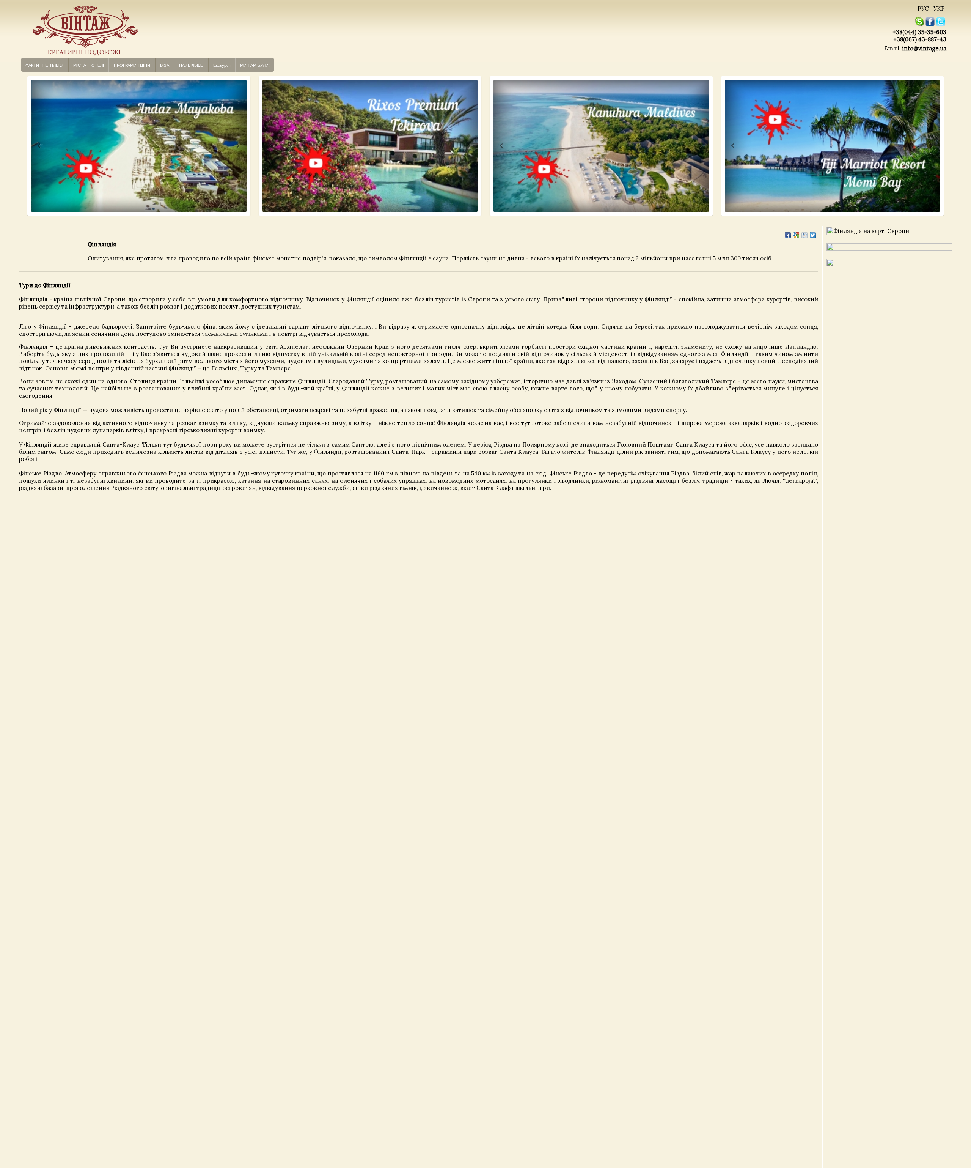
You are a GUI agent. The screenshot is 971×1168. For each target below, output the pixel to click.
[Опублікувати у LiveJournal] (804, 235)
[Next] (237, 146)
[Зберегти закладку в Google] (796, 235)
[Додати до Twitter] (813, 235)
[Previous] (32, 146)
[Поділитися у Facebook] (788, 235)
